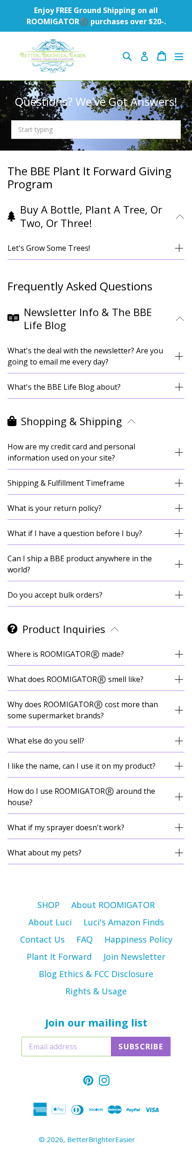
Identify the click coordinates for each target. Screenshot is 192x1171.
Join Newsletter (134, 956)
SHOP (48, 904)
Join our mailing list (96, 1022)
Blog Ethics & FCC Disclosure (96, 973)
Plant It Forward (59, 956)
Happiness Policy (138, 939)
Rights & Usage (96, 991)
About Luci (50, 922)
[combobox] (96, 129)
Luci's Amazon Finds (123, 922)
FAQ (84, 939)
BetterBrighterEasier (101, 1139)
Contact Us (42, 939)
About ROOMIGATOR (113, 904)
